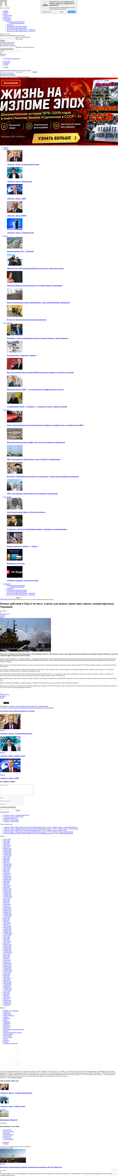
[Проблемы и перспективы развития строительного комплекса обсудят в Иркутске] (13, 1162)
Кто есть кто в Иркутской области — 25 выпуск (21, 31)
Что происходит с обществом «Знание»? (22, 355)
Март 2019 (6, 961)
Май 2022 (6, 902)
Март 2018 (6, 980)
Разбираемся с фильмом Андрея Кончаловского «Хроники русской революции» (37, 529)
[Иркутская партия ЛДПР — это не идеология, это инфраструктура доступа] (14, 386)
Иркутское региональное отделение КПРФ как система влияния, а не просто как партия (40, 372)
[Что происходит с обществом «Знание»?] (14, 352)
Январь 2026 (7, 850)
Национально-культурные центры (17, 26)
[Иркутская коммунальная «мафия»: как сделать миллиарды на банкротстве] (14, 439)
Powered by (45, 11)
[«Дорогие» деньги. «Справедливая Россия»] (14, 161)
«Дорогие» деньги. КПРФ (16, 216)
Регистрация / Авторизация (11, 58)
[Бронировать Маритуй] (4, 1116)
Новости (6, 12)
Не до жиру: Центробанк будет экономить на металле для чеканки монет (32, 707)
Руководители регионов (10, 1043)
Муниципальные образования (16, 21)
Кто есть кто (7, 1026)
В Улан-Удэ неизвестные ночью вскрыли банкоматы (26, 320)
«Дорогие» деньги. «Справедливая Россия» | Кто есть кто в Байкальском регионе (27, 828)
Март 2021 (6, 924)
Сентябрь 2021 (7, 915)
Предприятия (7, 1035)
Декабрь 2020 (7, 929)
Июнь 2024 (6, 870)
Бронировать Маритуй (10, 818)
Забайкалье (6, 1018)
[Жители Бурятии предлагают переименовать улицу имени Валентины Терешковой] (14, 299)
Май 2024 (6, 871)
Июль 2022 (6, 899)
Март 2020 (6, 943)
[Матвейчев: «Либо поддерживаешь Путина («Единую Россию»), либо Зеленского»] (14, 335)
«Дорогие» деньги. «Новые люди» (19, 181)
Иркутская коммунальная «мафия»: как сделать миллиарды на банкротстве (36, 442)
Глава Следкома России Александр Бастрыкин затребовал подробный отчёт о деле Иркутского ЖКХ (45, 425)
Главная (5, 11)
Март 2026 (6, 847)
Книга (5, 1020)
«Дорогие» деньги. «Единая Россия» (20, 233)
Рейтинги (6, 1040)
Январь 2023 (7, 890)
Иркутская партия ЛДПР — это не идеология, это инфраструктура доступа (35, 389)
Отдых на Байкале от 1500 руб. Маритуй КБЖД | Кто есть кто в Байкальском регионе (28, 833)
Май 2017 (6, 995)
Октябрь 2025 (7, 854)
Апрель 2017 (7, 997)
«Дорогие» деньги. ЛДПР (16, 199)
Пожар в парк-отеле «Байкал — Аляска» (22, 546)
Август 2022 (7, 898)
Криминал (6, 17)
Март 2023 (6, 887)
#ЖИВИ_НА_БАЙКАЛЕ (10, 1011)
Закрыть (61, 11)
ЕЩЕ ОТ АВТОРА (29, 711)
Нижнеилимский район (17, 23)
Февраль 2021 (7, 926)
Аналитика (6, 1012)
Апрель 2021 (7, 923)
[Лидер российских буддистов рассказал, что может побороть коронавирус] (14, 282)
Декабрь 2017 (7, 985)
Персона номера (8, 1034)
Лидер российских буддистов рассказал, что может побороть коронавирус (34, 285)
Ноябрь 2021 (7, 912)
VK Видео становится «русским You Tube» (23, 580)
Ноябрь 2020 (7, 930)
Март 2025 (6, 862)
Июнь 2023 (6, 882)
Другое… (6, 1017)
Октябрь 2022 (7, 895)
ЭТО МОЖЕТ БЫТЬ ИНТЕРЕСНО (11, 711)
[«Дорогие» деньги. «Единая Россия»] (14, 229)
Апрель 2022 (7, 904)
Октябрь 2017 (7, 988)
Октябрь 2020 (7, 932)
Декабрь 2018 (7, 966)
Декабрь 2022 (7, 892)
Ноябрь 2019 (7, 949)
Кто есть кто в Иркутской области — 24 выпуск (21, 29)
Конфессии (10, 25)
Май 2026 (6, 844)
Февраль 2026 (7, 848)
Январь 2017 (7, 1002)
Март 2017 (6, 998)
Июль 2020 (6, 937)
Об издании (6, 61)
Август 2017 (7, 991)
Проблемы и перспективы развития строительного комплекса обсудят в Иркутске (31, 1167)
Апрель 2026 (7, 845)
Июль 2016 (6, 1005)
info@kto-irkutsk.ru (16, 1077)
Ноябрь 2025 (7, 853)
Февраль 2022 (7, 907)
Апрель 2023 (7, 885)
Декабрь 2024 (7, 865)
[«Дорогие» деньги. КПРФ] (14, 212)
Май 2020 (6, 940)
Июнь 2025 (6, 859)
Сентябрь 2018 (7, 971)
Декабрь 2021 (7, 910)
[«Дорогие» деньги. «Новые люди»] (14, 178)
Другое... (7, 1136)
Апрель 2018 (7, 978)
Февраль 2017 (7, 1000)
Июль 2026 (6, 840)
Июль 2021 (6, 918)
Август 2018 (7, 972)
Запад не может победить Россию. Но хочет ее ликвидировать (30, 706)
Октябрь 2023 (7, 879)
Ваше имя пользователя (23, 37)
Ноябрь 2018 (7, 967)
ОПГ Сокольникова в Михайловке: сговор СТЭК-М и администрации (33, 459)
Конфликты (6, 1023)
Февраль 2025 (7, 864)
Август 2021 (7, 916)
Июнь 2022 (6, 901)
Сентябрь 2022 (7, 896)
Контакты (6, 63)
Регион (5, 14)
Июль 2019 (6, 955)
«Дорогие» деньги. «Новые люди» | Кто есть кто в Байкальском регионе (24, 827)
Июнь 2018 (6, 975)
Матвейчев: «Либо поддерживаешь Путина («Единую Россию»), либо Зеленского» (38, 338)
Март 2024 (6, 875)
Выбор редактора (8, 1015)
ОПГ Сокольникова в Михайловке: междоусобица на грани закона (32, 493)
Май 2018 (6, 977)
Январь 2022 (7, 909)
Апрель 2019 (7, 960)
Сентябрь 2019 (7, 952)
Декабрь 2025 (7, 851)
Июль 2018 (6, 974)
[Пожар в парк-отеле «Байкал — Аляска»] (14, 543)
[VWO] (49, 11)
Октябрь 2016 (7, 1003)
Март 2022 (6, 906)
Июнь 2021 (6, 919)
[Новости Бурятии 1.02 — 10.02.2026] (14, 248)
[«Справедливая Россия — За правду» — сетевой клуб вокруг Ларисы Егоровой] (14, 403)
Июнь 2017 (6, 994)
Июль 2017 (6, 992)
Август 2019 (7, 954)
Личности (6, 1028)
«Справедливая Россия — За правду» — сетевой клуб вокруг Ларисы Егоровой (37, 407)
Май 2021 (6, 921)
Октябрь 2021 (7, 913)
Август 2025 (7, 856)
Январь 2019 (7, 964)
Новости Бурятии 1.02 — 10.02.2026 (20, 251)
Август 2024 (7, 867)
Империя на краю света (16, 563)
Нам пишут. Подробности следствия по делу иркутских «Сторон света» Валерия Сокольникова (43, 476)
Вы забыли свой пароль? (7, 42)
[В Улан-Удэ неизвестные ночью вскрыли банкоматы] (14, 316)
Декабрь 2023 (7, 876)
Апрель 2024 (7, 873)
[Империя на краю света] (14, 560)
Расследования (7, 15)
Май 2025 (6, 861)
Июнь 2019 (6, 957)
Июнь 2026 (6, 842)
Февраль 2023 (7, 888)
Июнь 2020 (6, 938)
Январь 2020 (7, 946)
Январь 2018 (7, 983)
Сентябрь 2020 (7, 933)
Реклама (5, 64)
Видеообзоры (7, 18)
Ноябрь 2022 (7, 893)
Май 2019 (6, 958)
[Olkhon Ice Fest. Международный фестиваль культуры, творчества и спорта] (14, 265)
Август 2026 (7, 839)
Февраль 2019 (7, 963)
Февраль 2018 (7, 981)
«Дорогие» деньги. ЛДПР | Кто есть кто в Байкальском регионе (22, 830)
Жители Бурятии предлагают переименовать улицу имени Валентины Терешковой (38, 302)
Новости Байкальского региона (12, 1032)
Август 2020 (7, 935)
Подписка (71, 11)
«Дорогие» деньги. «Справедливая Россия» (23, 164)
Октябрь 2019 (7, 950)
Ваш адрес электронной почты (25, 47)
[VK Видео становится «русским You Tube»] (14, 577)
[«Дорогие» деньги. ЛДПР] (14, 195)
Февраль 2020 (7, 944)
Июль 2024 (6, 868)
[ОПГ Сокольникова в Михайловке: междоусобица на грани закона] (14, 490)
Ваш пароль (19, 39)
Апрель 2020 (7, 941)
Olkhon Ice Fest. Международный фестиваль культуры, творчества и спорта (35, 268)
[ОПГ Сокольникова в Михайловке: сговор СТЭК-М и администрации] (14, 456)
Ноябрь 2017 (7, 986)
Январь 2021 (7, 927)
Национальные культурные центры (13, 1029)
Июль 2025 (6, 858)
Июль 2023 (6, 881)
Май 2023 (6, 884)
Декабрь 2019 (7, 947)
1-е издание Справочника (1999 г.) (17, 28)
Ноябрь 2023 (7, 878)
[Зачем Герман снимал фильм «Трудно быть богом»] (14, 509)
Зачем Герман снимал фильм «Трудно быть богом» (26, 512)
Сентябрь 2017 (7, 989)
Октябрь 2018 (7, 969)
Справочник (7, 20)
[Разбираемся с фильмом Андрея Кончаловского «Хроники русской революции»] (14, 526)
